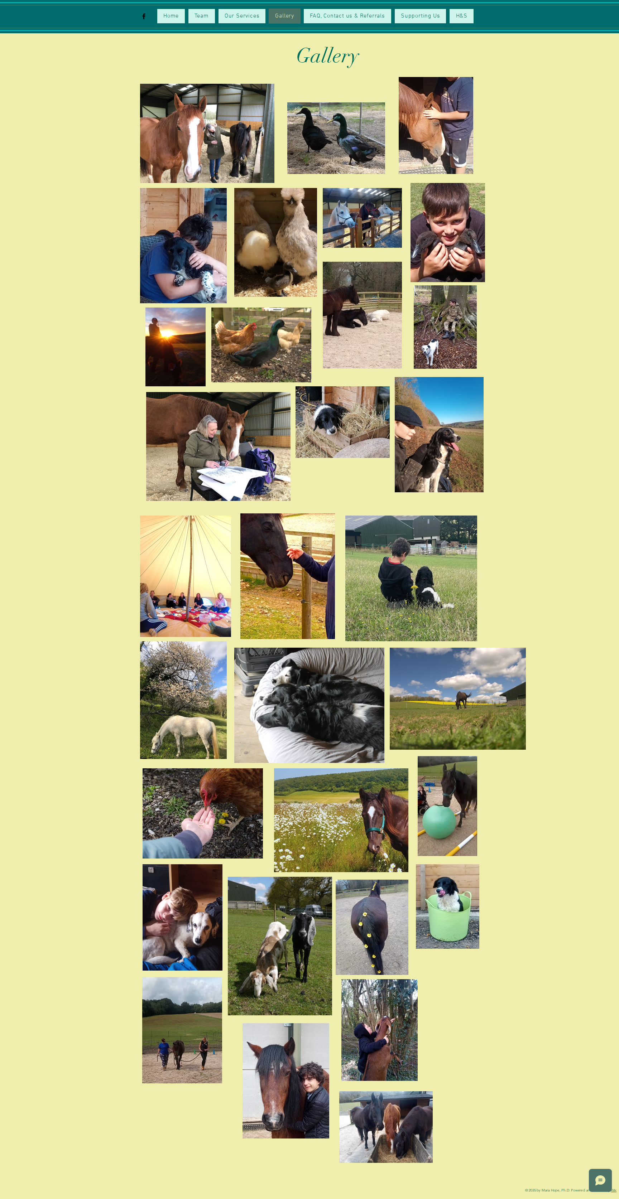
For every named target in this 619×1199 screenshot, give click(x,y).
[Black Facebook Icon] (144, 16)
